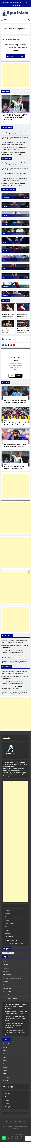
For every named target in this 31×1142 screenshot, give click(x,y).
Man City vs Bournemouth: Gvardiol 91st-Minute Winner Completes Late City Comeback (15, 402)
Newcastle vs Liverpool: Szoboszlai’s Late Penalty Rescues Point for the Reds (15, 425)
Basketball (6, 1044)
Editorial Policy (9, 927)
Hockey (5, 1060)
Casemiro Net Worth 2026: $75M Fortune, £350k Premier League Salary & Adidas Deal (16, 1032)
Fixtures (7, 920)
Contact (7, 917)
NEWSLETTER (9, 937)
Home (5, 29)
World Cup (6, 1077)
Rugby (5, 1067)
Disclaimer (8, 930)
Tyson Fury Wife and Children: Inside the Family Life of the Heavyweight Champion (22, 316)
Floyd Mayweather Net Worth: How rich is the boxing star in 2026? (23, 330)
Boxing (5, 1047)
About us (5, 961)
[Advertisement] (15, 75)
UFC (4, 1074)
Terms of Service (9, 923)
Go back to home (15, 56)
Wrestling (5, 309)
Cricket (5, 1050)
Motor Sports (6, 1064)
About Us (7, 910)
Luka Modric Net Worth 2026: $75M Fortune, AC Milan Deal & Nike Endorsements (14, 469)
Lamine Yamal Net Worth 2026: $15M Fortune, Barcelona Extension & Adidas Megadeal (12, 2)
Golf (4, 1057)
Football (5, 111)
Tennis (5, 1070)
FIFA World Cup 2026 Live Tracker (14, 943)
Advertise (7, 913)
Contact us (6, 968)
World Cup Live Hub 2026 (11, 940)
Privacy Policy (7, 991)
